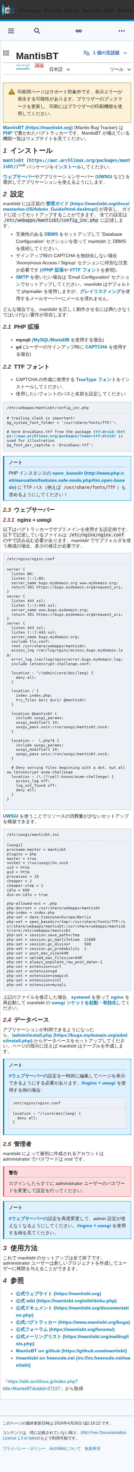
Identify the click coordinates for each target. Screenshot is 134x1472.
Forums (52, 10)
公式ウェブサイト (34, 1293)
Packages (30, 10)
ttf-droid (103, 432)
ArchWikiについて (65, 1448)
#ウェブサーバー (26, 1075)
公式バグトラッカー (36, 1322)
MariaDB (60, 339)
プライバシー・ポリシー (24, 1448)
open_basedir (67, 473)
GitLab (71, 10)
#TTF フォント (85, 269)
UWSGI (104, 176)
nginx (117, 997)
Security (92, 10)
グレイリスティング (100, 291)
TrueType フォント (96, 379)
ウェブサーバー (19, 176)
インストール (67, 166)
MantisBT (13, 127)
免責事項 (92, 1448)
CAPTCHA (96, 346)
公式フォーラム (32, 1329)
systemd (80, 997)
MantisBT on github (38, 1350)
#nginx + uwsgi (98, 1082)
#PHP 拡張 (53, 269)
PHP (7, 133)
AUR (109, 10)
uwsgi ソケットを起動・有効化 (84, 1002)
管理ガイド (57, 203)
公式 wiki (25, 1300)
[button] (11, 31)
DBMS (51, 234)
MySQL (41, 339)
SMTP (22, 277)
